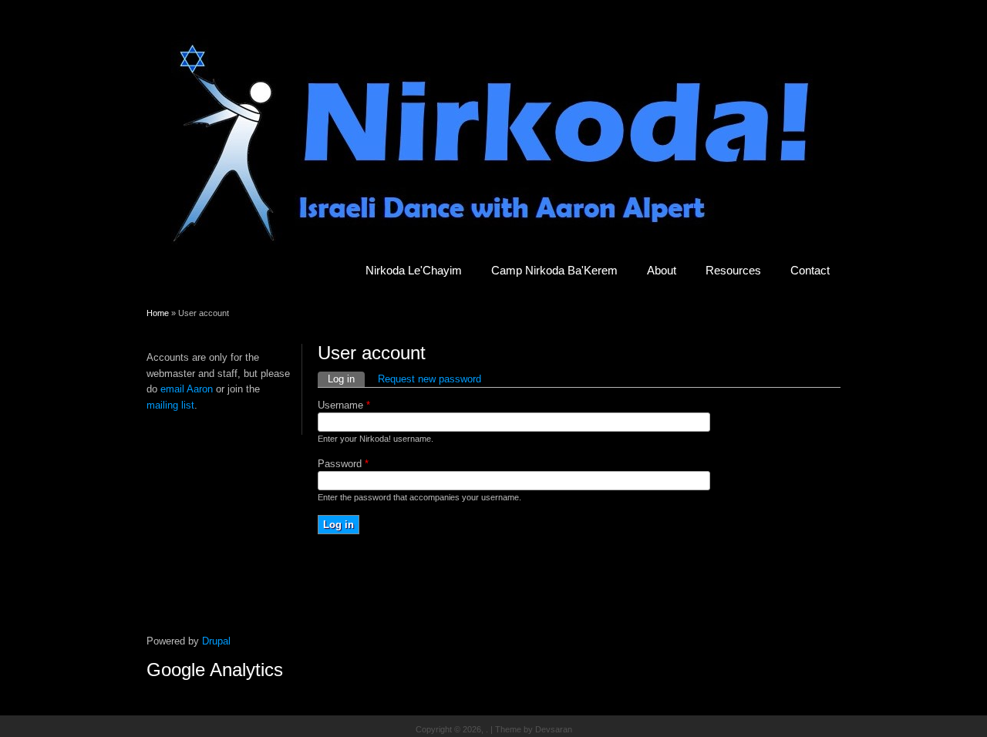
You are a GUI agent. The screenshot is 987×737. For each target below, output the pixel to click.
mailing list (170, 405)
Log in (346, 379)
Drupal (216, 641)
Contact (810, 270)
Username (344, 405)
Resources (733, 270)
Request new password (429, 379)
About (661, 270)
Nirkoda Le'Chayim (413, 270)
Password (343, 463)
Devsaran (553, 729)
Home (158, 313)
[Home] (490, 248)
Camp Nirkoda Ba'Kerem (554, 270)
